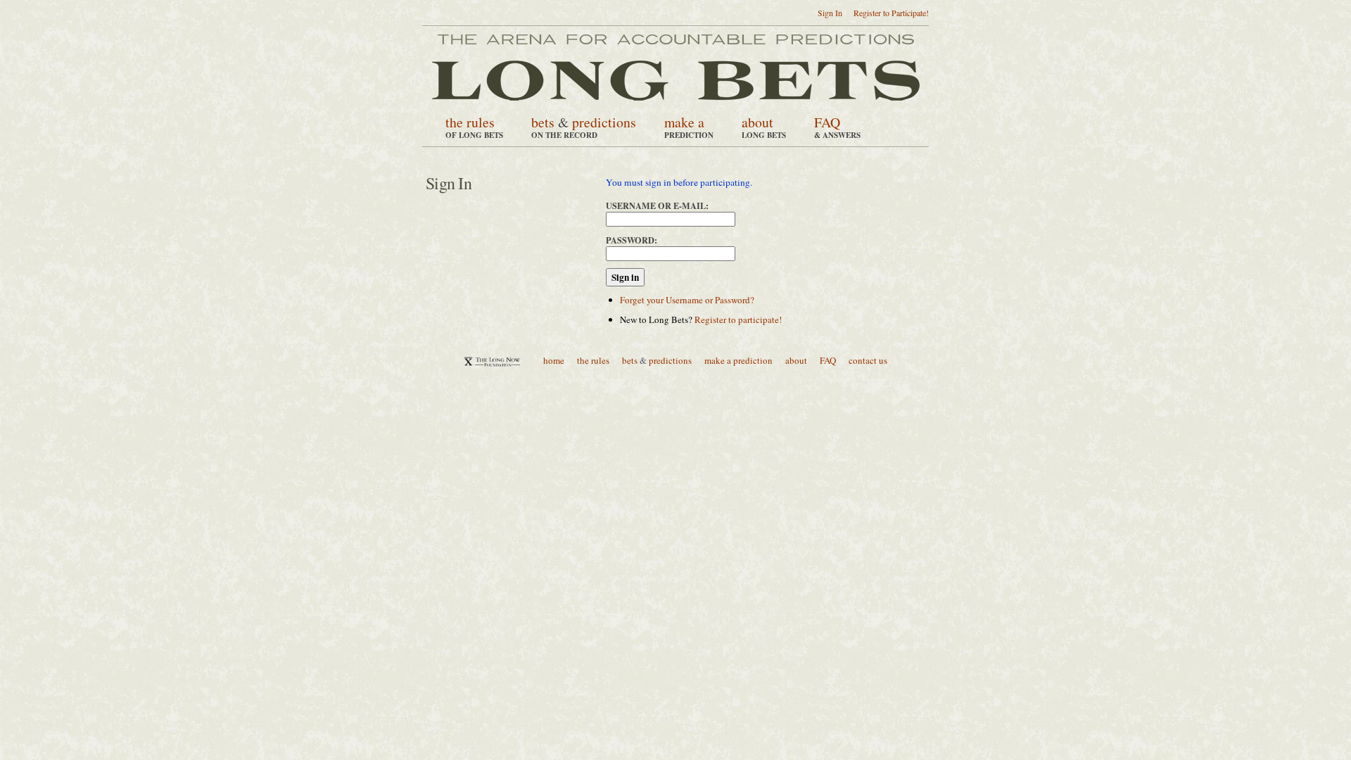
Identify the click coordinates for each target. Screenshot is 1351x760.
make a (684, 122)
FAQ (827, 122)
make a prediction (738, 360)
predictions (604, 122)
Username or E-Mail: (657, 205)
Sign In (830, 12)
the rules (470, 122)
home (553, 360)
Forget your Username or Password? (687, 299)
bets (542, 122)
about (757, 122)
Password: (631, 240)
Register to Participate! (891, 12)
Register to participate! (738, 319)
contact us (868, 360)
